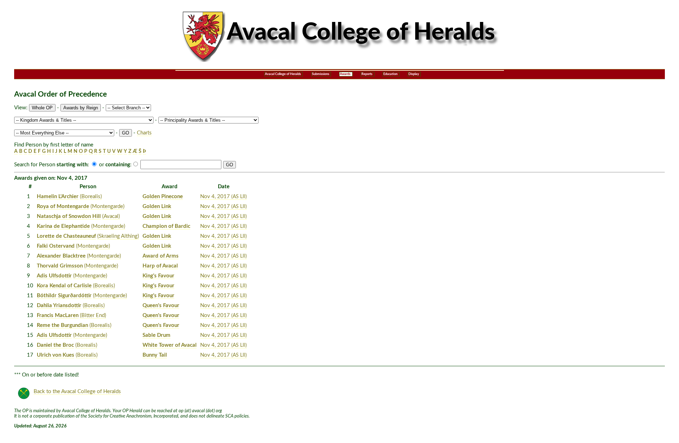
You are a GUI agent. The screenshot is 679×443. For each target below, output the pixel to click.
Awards (345, 74)
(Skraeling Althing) (118, 236)
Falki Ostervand (56, 246)
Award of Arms (161, 256)
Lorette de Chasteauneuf (66, 236)
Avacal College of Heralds (283, 74)
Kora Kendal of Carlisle (64, 285)
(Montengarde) (107, 206)
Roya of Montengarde (63, 206)
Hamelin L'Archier (58, 196)
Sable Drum (156, 335)
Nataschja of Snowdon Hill (69, 216)
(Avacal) (111, 216)
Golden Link (157, 206)
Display (413, 74)
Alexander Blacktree (61, 256)
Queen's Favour (161, 305)
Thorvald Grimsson (60, 266)
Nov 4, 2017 (223, 196)
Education (390, 74)
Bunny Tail (155, 355)
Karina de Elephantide (63, 226)
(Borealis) (91, 196)
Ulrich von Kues (55, 355)
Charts (144, 133)
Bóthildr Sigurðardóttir (64, 295)
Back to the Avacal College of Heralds (77, 391)
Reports (366, 74)
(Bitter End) (93, 315)
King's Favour (158, 275)
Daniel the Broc (55, 345)
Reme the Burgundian (62, 325)
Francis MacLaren (58, 315)
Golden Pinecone (163, 196)
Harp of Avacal (160, 266)
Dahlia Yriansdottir (59, 305)
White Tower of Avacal (170, 345)
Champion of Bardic (166, 226)
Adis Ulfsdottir (54, 275)
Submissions (320, 74)
